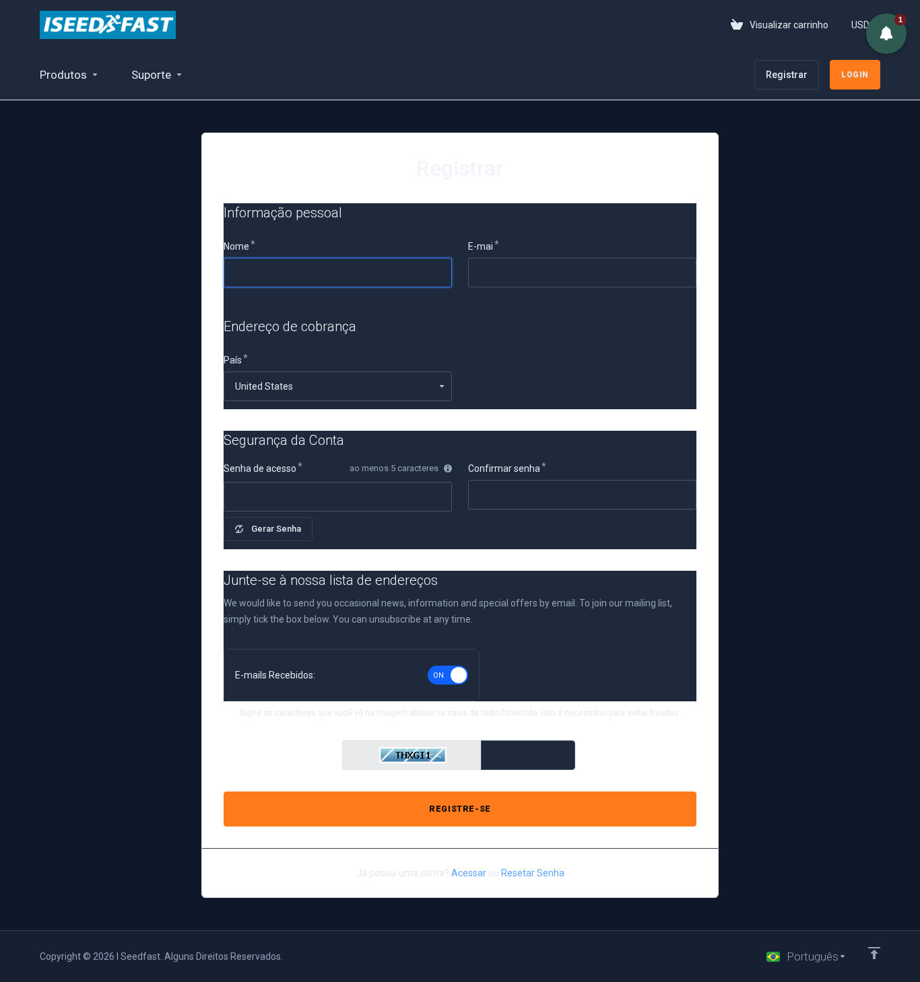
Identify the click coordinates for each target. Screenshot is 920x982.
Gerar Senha (276, 529)
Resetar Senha (532, 873)
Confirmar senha (504, 468)
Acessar (468, 873)
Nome (236, 246)
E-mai (480, 246)
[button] (886, 33)
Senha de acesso (260, 468)
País (233, 360)
